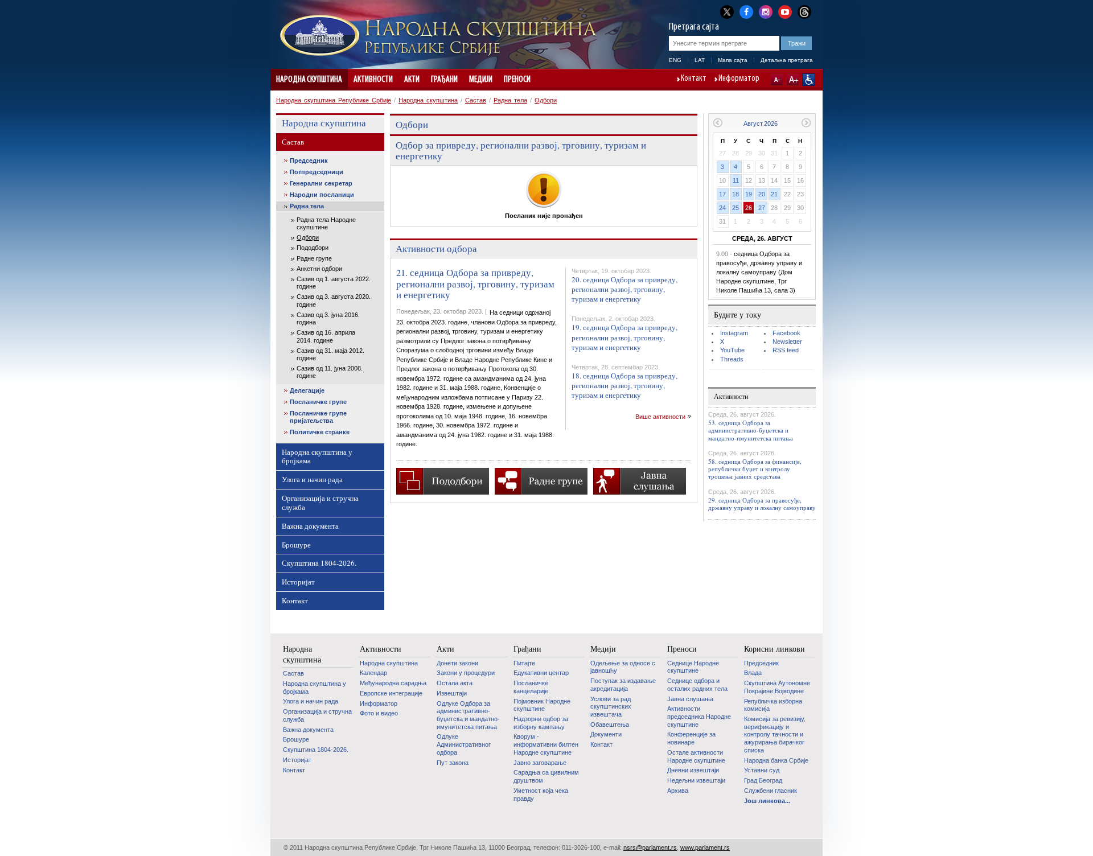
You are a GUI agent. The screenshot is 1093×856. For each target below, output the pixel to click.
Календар (373, 672)
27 (761, 207)
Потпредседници (316, 171)
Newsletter (787, 341)
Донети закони (457, 663)
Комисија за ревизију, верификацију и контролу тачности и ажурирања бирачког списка (775, 734)
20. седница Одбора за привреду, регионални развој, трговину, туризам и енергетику (624, 289)
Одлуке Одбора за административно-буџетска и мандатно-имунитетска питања (468, 715)
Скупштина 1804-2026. (319, 563)
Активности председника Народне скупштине (699, 716)
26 (748, 207)
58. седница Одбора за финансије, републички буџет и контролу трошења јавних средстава (755, 468)
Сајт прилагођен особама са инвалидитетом (808, 79)
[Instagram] (766, 10)
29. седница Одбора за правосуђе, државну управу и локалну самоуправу (762, 504)
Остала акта (454, 683)
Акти (412, 79)
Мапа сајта (732, 60)
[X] (727, 11)
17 (722, 194)
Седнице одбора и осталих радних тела (697, 684)
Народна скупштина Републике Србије (333, 100)
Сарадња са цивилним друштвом (546, 776)
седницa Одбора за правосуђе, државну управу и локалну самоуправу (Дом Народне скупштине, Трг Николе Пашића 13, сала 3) (759, 272)
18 (735, 194)
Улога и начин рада (312, 479)
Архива (677, 790)
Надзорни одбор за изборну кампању (540, 722)
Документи (606, 734)
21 (774, 194)
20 (761, 194)
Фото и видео (379, 713)
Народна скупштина (309, 79)
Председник (309, 160)
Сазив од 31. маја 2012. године (330, 354)
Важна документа (310, 526)
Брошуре (296, 545)
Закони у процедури (466, 672)
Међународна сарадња (393, 683)
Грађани (444, 79)
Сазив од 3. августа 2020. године (334, 300)
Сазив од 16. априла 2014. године (326, 336)
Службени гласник (770, 790)
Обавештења (609, 724)
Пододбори (312, 247)
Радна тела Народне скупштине (326, 223)
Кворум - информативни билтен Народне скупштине (545, 744)
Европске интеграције (391, 693)
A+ (792, 79)
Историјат (298, 582)
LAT (700, 60)
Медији (480, 79)
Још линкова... (767, 800)
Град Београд (763, 780)
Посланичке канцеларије (530, 687)
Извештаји (452, 693)
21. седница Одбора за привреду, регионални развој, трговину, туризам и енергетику (475, 284)
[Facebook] (746, 10)
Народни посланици (322, 194)
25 (735, 207)
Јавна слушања (690, 699)
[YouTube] (785, 10)
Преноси (517, 79)
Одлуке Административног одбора (464, 744)
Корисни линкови (774, 649)
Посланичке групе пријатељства (318, 417)
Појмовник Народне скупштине (541, 705)
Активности (373, 79)
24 (722, 207)
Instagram (734, 333)
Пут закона (453, 762)
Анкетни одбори (319, 268)
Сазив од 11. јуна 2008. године (330, 372)
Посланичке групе (318, 401)
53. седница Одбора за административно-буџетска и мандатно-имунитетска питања (750, 430)
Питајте (524, 663)
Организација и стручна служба (320, 502)
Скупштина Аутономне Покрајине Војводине (777, 687)
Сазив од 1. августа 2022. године (334, 282)
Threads (731, 359)
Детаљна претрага (787, 60)
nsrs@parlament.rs (650, 847)
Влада (753, 672)
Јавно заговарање (539, 762)
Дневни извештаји (693, 770)
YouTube (732, 350)
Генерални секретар (321, 183)
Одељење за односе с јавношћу (622, 667)
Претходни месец (717, 122)
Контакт (693, 79)
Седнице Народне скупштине (693, 667)
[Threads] (804, 11)
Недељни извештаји (696, 780)
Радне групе (314, 258)
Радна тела (510, 100)
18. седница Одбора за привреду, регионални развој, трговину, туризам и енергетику (624, 385)
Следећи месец (806, 122)
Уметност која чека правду (540, 794)
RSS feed (786, 350)
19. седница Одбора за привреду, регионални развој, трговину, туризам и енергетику (624, 337)
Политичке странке (320, 432)
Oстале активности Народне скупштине (696, 756)
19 (748, 194)
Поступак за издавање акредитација (623, 684)
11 (736, 180)
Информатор (738, 79)
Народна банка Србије (776, 760)
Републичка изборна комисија (773, 705)
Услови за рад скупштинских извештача (610, 707)
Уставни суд (761, 770)
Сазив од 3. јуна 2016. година (328, 318)
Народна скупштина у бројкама (317, 456)
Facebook (786, 333)
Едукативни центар (541, 672)
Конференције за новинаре (691, 738)
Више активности (660, 416)
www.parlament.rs (705, 847)
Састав (475, 100)
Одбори (546, 100)
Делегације (307, 390)
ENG (675, 60)
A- (776, 79)
